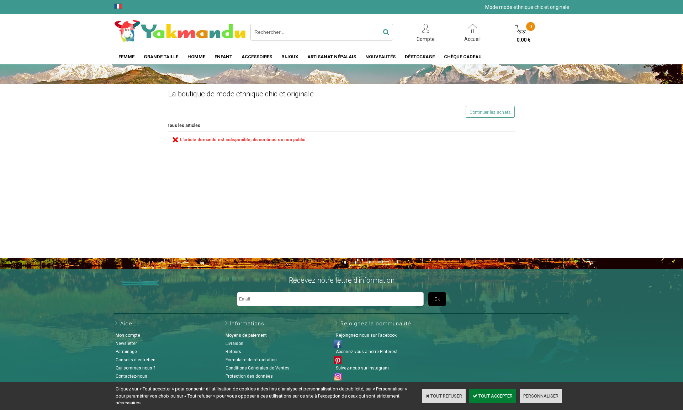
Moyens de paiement (246, 335)
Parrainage (126, 351)
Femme (126, 56)
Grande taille (161, 56)
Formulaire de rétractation (251, 359)
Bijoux (289, 56)
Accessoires (257, 56)
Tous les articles (184, 125)
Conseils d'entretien (135, 359)
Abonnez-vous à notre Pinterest (367, 351)
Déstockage (420, 56)
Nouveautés (380, 56)
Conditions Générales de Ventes (258, 368)
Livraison (234, 343)
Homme (196, 56)
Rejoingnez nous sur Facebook (366, 335)
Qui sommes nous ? (135, 368)
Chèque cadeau (463, 56)
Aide (126, 323)
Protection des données (249, 376)
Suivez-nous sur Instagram (362, 368)
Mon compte (128, 335)
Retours (233, 351)
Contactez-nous (131, 376)
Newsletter (126, 343)
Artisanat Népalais (331, 56)
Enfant (223, 56)
